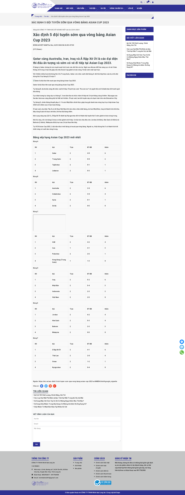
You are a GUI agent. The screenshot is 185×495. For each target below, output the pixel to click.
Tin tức (103, 8)
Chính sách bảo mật (102, 462)
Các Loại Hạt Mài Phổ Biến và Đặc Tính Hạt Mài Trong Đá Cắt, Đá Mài (58, 398)
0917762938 (55, 475)
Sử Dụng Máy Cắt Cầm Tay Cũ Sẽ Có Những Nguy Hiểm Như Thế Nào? (59, 401)
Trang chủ (58, 8)
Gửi (36, 444)
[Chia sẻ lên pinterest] (50, 386)
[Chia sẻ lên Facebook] (41, 386)
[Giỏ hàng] (147, 2)
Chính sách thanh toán (103, 474)
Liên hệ (130, 8)
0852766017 (46, 475)
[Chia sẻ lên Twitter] (46, 386)
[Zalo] (182, 347)
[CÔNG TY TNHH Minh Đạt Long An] (41, 5)
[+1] (54, 386)
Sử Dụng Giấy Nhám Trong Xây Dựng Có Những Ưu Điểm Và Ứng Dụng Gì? (60, 404)
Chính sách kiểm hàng (103, 476)
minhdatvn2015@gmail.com (48, 478)
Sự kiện (139, 8)
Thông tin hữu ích (116, 8)
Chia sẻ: (36, 386)
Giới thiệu (69, 8)
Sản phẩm (80, 8)
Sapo (118, 492)
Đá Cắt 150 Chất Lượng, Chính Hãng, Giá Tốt (50, 395)
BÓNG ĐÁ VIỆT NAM (40, 45)
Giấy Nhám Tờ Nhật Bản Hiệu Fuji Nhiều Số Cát (50, 407)
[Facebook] (182, 342)
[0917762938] (182, 352)
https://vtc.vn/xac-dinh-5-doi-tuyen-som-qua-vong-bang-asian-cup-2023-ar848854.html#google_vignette (78, 381)
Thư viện (92, 8)
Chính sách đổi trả (102, 471)
